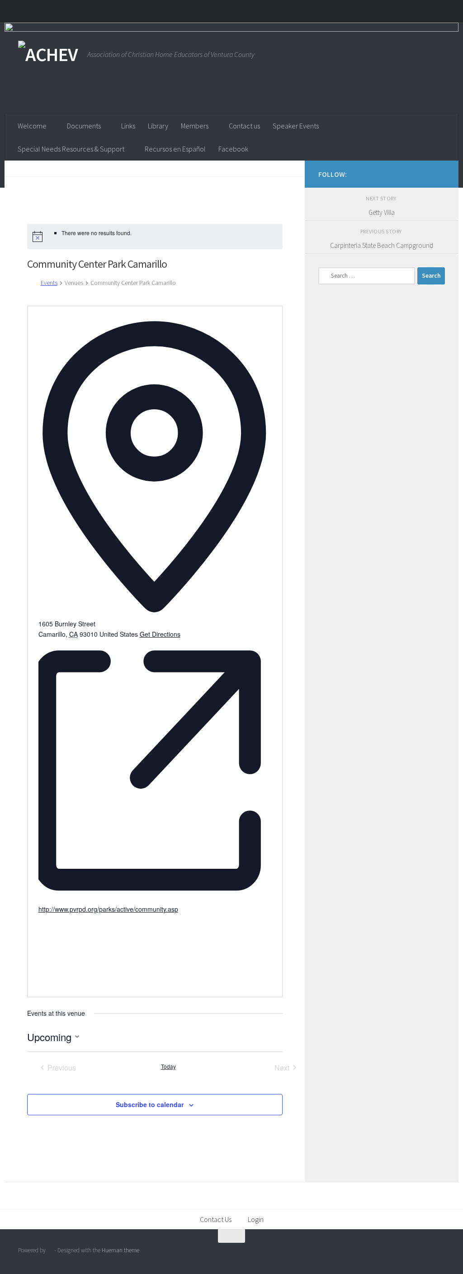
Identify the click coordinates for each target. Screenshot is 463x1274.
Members (194, 125)
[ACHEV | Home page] (48, 54)
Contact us (244, 125)
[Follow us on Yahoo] (439, 173)
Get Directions (160, 634)
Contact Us (216, 1219)
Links (128, 125)
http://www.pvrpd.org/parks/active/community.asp (108, 909)
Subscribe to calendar (150, 1104)
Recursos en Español (175, 148)
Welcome (32, 125)
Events (49, 283)
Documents (84, 125)
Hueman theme (120, 1250)
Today (168, 1066)
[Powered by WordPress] (50, 1250)
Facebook (233, 148)
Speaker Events (296, 125)
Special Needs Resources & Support (71, 148)
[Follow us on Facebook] (425, 173)
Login (256, 1219)
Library (158, 125)
